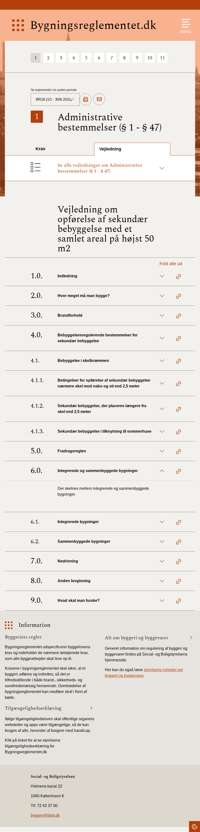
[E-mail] (99, 99)
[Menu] (184, 23)
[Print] (86, 100)
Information (34, 625)
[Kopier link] (178, 277)
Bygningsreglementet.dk (93, 25)
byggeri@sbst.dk (45, 815)
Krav (40, 148)
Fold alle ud (171, 263)
